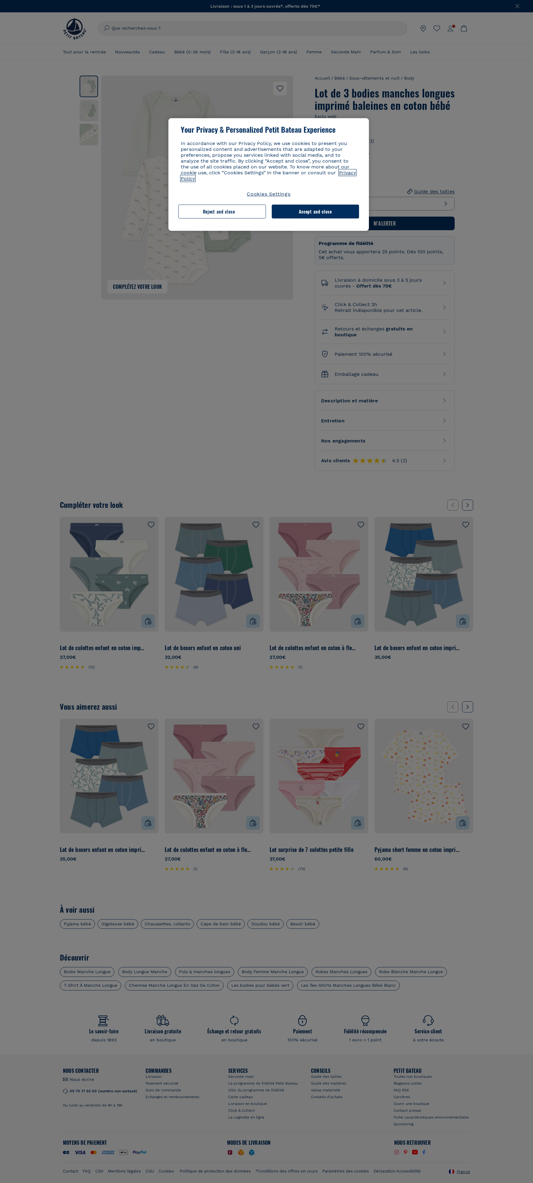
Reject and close (219, 211)
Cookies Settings (269, 194)
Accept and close (315, 211)
